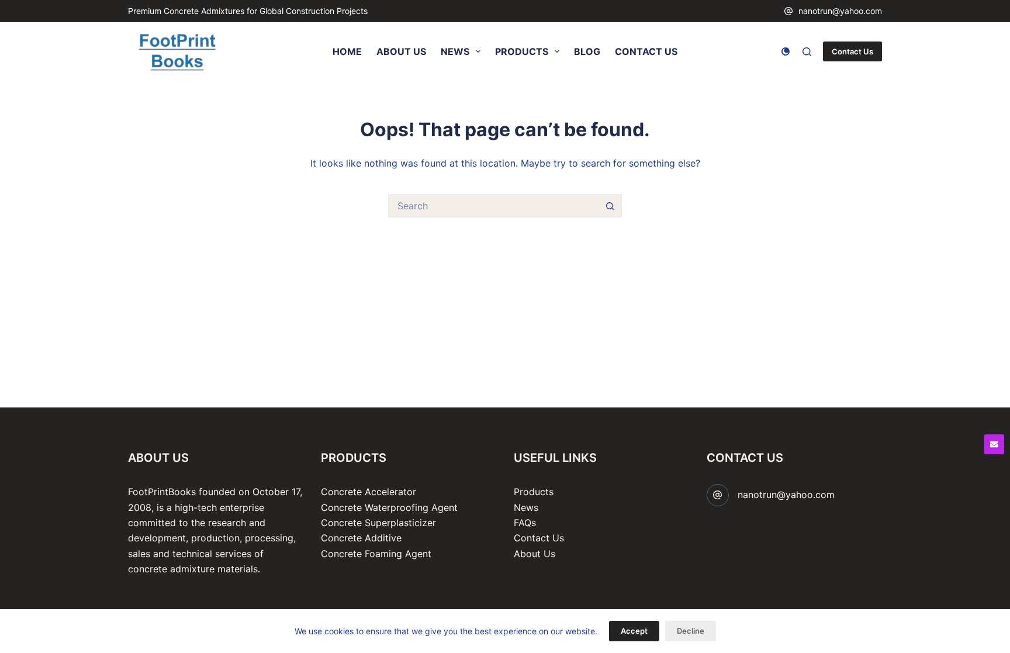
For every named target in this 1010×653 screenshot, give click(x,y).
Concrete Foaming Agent (376, 553)
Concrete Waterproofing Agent (389, 507)
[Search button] (610, 205)
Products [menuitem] (521, 51)
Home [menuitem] (347, 51)
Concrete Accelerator (368, 491)
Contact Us (852, 51)
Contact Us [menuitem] (646, 51)
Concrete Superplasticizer (378, 522)
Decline (690, 630)
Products (534, 491)
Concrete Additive (361, 538)
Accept (634, 630)
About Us (534, 553)
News (526, 507)
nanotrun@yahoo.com (840, 11)
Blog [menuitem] (587, 51)
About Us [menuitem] (401, 51)
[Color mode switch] (785, 51)
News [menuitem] (455, 51)
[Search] (807, 51)
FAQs (525, 522)
